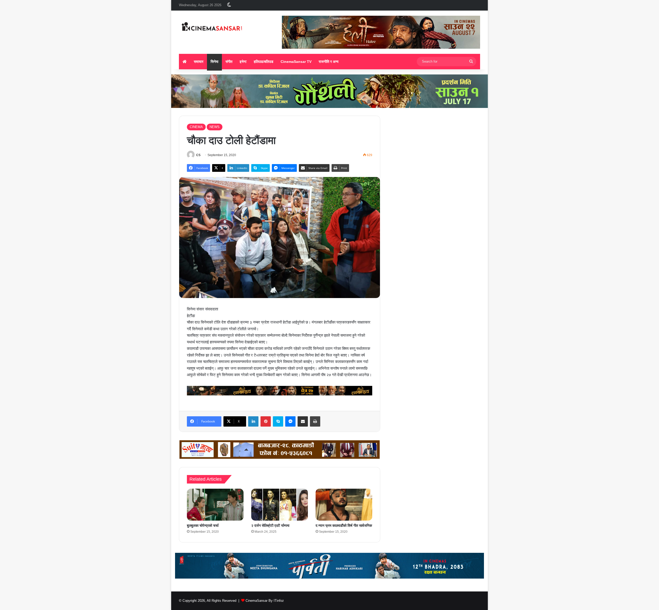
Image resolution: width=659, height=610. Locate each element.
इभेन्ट (243, 62)
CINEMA (196, 127)
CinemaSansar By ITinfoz (265, 601)
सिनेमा (214, 62)
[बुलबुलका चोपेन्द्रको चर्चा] (215, 505)
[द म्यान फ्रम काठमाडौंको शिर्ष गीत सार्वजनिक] (344, 505)
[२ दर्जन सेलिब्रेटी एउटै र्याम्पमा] (279, 505)
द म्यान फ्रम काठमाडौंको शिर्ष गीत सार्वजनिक (344, 525)
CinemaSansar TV (296, 62)
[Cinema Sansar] (212, 27)
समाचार (198, 62)
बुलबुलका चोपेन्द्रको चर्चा (203, 525)
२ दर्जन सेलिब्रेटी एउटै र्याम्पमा (270, 525)
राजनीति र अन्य (329, 62)
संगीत (229, 62)
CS (198, 155)
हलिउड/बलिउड (263, 62)
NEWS (215, 127)
